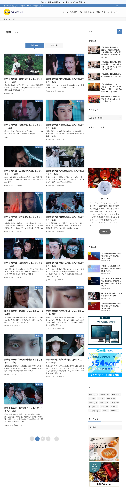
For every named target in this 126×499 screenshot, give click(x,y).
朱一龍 (93, 402)
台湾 (113, 406)
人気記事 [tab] (54, 45)
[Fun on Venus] (14, 12)
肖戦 (101, 398)
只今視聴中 (94, 410)
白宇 (92, 398)
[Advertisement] (105, 148)
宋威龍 (111, 398)
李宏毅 (114, 410)
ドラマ (93, 394)
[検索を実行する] (119, 31)
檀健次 (116, 394)
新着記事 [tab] (34, 45)
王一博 (104, 394)
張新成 (104, 402)
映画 (105, 410)
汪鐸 (104, 406)
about (105, 231)
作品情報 (93, 406)
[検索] (120, 5)
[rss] (117, 5)
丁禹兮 (114, 402)
